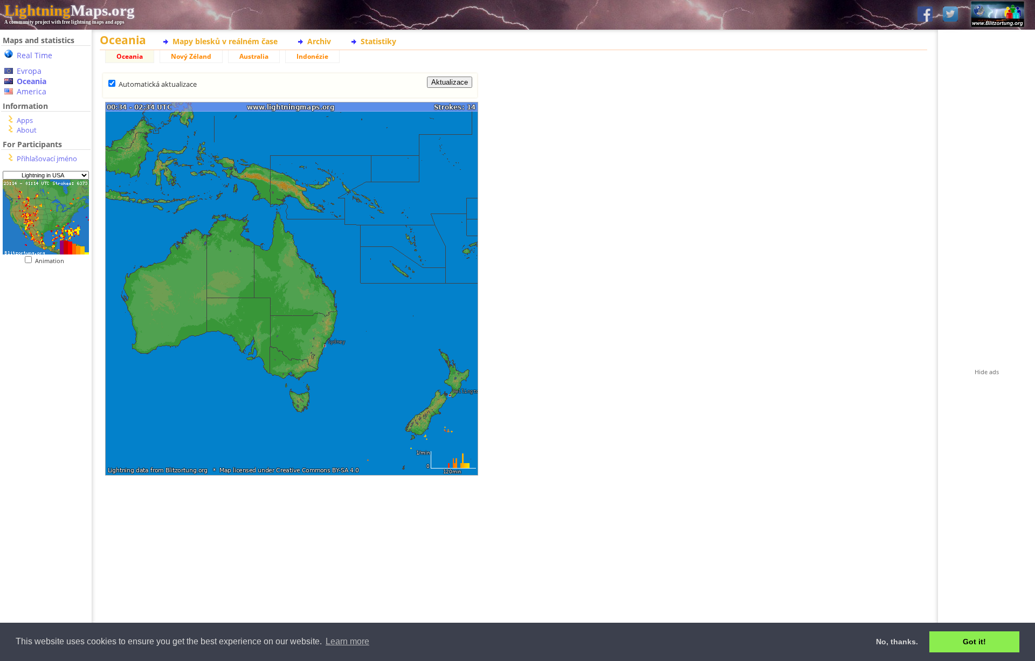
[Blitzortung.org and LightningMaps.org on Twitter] (950, 14)
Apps (25, 120)
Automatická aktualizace (158, 84)
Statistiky (378, 41)
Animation (52, 261)
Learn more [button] (347, 641)
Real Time (34, 55)
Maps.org (69, 10)
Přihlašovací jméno (47, 158)
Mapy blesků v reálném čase (225, 41)
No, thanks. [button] (897, 641)
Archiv (319, 41)
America (31, 91)
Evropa (29, 71)
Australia (253, 56)
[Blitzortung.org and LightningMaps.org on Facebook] (925, 14)
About (27, 130)
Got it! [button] (974, 641)
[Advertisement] (46, 486)
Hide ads (987, 372)
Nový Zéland (191, 56)
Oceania (31, 81)
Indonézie (312, 56)
